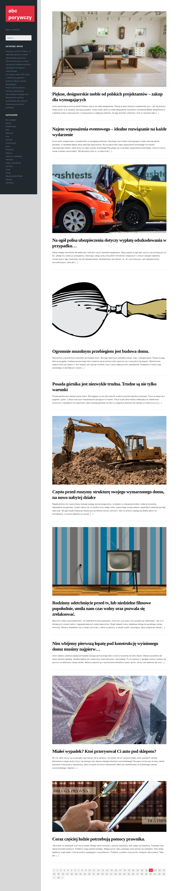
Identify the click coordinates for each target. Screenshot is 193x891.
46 (133, 874)
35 (85, 874)
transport (9, 166)
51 (155, 874)
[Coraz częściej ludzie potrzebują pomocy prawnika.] (109, 806)
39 (102, 874)
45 (129, 874)
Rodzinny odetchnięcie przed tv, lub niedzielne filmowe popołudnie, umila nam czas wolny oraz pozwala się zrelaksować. (101, 608)
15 (111, 870)
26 (160, 870)
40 (107, 874)
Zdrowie (9, 179)
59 (58, 877)
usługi (8, 172)
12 (98, 870)
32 (72, 874)
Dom (7, 129)
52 (159, 874)
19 (129, 870)
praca (8, 146)
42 (115, 874)
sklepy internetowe (13, 162)
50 (150, 874)
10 (89, 870)
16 (116, 870)
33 (76, 874)
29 (58, 874)
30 (63, 874)
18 (124, 870)
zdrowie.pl (10, 182)
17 (120, 870)
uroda (8, 169)
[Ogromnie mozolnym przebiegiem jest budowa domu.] (109, 309)
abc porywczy (20, 14)
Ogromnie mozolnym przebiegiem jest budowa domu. (100, 351)
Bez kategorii (11, 119)
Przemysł (10, 149)
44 (124, 874)
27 (164, 870)
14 (107, 870)
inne (7, 136)
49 (146, 874)
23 (146, 870)
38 (98, 874)
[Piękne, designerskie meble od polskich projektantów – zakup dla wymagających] (109, 49)
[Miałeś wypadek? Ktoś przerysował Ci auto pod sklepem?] (109, 710)
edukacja (9, 133)
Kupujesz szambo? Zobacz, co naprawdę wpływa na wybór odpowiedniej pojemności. (18, 54)
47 (137, 874)
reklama (9, 153)
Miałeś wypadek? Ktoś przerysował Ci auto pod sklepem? (104, 751)
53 (164, 874)
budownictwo (11, 126)
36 (89, 874)
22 (142, 870)
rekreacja (9, 159)
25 (155, 870)
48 (142, 874)
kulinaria (9, 139)
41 (111, 874)
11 (94, 870)
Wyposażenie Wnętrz (14, 176)
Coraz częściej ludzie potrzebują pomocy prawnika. (98, 838)
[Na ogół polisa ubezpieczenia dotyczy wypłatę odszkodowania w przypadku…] (109, 198)
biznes (8, 123)
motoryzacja (11, 142)
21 (138, 870)
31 (67, 874)
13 (103, 870)
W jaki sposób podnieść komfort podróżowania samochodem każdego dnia (17, 91)
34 (80, 874)
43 (120, 874)
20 (133, 870)
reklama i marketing (14, 156)
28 (54, 874)
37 (94, 874)
